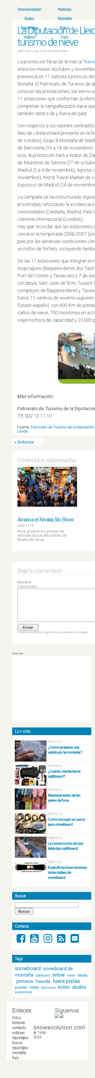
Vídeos (29, 37)
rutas (34, 987)
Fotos (64, 27)
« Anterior (24, 442)
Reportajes (29, 27)
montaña (19, 1052)
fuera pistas (66, 981)
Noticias (64, 9)
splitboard (43, 975)
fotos (16, 1017)
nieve (71, 975)
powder (21, 987)
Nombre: (24, 582)
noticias (18, 1032)
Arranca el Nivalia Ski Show (45, 519)
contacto (19, 1027)
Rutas (29, 18)
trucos (17, 1042)
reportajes (20, 1037)
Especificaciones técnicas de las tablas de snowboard (67, 872)
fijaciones (48, 988)
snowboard (28, 968)
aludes (79, 987)
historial (18, 1022)
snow (58, 975)
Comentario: (27, 586)
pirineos (24, 981)
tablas (82, 975)
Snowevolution (29, 9)
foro (15, 1057)
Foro (64, 37)
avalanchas (23, 992)
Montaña (65, 18)
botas (64, 987)
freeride (43, 981)
